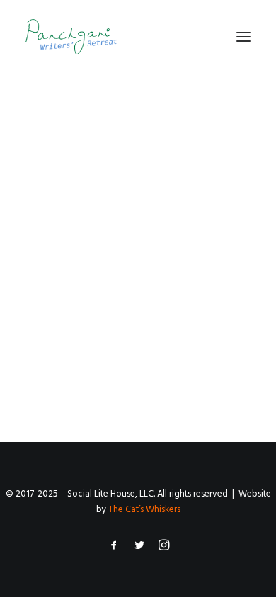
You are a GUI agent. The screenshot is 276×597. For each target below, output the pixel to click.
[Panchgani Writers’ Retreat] (71, 36)
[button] (243, 37)
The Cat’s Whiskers (144, 509)
